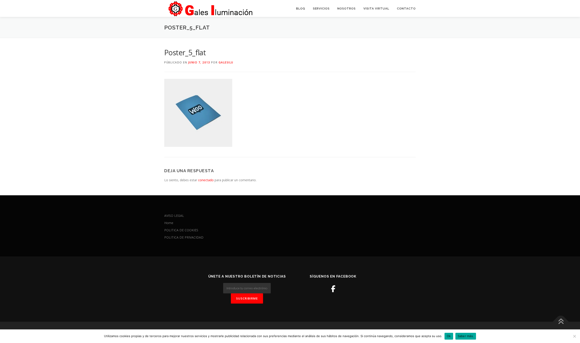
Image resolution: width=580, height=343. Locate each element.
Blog (300, 8)
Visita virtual (376, 8)
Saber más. (466, 336)
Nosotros (346, 8)
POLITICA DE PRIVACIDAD (183, 237)
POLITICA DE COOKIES (181, 230)
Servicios (321, 8)
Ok (449, 336)
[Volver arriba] (561, 322)
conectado (206, 180)
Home (168, 223)
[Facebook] (333, 288)
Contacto (406, 8)
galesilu (226, 62)
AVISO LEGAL (174, 215)
